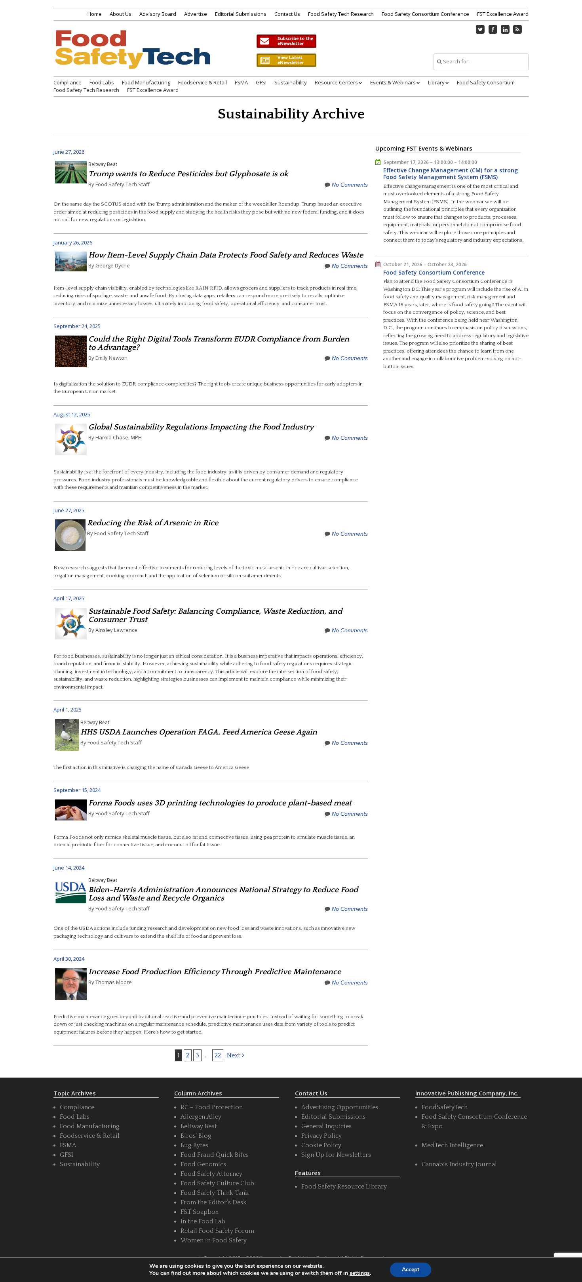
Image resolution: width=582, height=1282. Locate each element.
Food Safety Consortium (486, 82)
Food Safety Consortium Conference (425, 13)
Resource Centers (336, 82)
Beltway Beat (102, 164)
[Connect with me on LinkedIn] (505, 29)
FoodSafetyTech (445, 1107)
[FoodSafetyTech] (132, 56)
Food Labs (101, 82)
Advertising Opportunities (339, 1107)
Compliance (67, 82)
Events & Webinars (393, 82)
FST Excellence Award (503, 13)
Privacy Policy (321, 1135)
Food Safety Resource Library (344, 1186)
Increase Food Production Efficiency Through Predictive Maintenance (214, 971)
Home (94, 13)
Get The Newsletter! (286, 41)
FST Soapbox (200, 1211)
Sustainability (290, 82)
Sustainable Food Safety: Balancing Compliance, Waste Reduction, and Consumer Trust (215, 615)
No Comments (350, 184)
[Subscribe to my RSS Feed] (518, 29)
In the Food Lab (203, 1221)
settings (360, 1273)
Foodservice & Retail (202, 82)
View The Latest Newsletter (286, 60)
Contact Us (287, 13)
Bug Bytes (194, 1145)
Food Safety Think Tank (215, 1192)
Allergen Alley (201, 1116)
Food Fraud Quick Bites (215, 1154)
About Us (120, 13)
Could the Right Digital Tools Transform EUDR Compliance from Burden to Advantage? (218, 343)
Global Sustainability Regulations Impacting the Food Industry (201, 427)
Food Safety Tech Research (341, 13)
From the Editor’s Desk (214, 1202)
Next (234, 1055)
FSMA (241, 82)
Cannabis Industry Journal (459, 1164)
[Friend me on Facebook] (493, 29)
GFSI (261, 82)
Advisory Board (157, 13)
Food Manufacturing (146, 82)
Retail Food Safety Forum (217, 1230)
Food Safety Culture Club (217, 1183)
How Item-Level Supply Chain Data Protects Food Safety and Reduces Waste (225, 255)
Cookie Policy (321, 1145)
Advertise (195, 13)
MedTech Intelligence (452, 1145)
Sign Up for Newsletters (336, 1154)
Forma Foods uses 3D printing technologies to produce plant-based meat (220, 803)
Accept (410, 1269)
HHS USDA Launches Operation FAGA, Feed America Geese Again (198, 732)
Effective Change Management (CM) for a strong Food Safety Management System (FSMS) (450, 173)
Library (436, 82)
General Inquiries (326, 1126)
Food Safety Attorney (211, 1173)
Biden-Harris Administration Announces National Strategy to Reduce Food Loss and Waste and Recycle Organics (223, 893)
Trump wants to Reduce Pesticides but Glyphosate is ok (188, 174)
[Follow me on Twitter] (480, 29)
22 (218, 1055)
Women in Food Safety (214, 1240)
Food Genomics (203, 1164)
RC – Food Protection (212, 1107)
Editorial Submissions (240, 13)
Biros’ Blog (196, 1135)
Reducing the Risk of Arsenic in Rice (152, 523)
